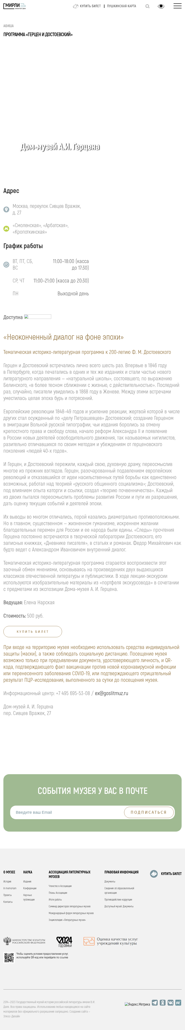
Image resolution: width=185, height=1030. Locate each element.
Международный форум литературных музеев (71, 913)
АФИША (8, 26)
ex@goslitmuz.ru (111, 693)
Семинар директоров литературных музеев (69, 906)
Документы (109, 881)
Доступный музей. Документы (119, 906)
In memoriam (9, 888)
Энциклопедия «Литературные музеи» (67, 920)
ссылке (64, 957)
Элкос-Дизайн (11, 1016)
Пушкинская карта (121, 6)
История (7, 881)
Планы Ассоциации (58, 893)
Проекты (7, 895)
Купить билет (90, 6)
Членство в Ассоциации (60, 886)
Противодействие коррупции (118, 899)
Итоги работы (55, 899)
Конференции (29, 888)
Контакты (8, 902)
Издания (27, 881)
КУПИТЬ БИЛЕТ (171, 874)
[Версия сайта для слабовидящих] (161, 6)
